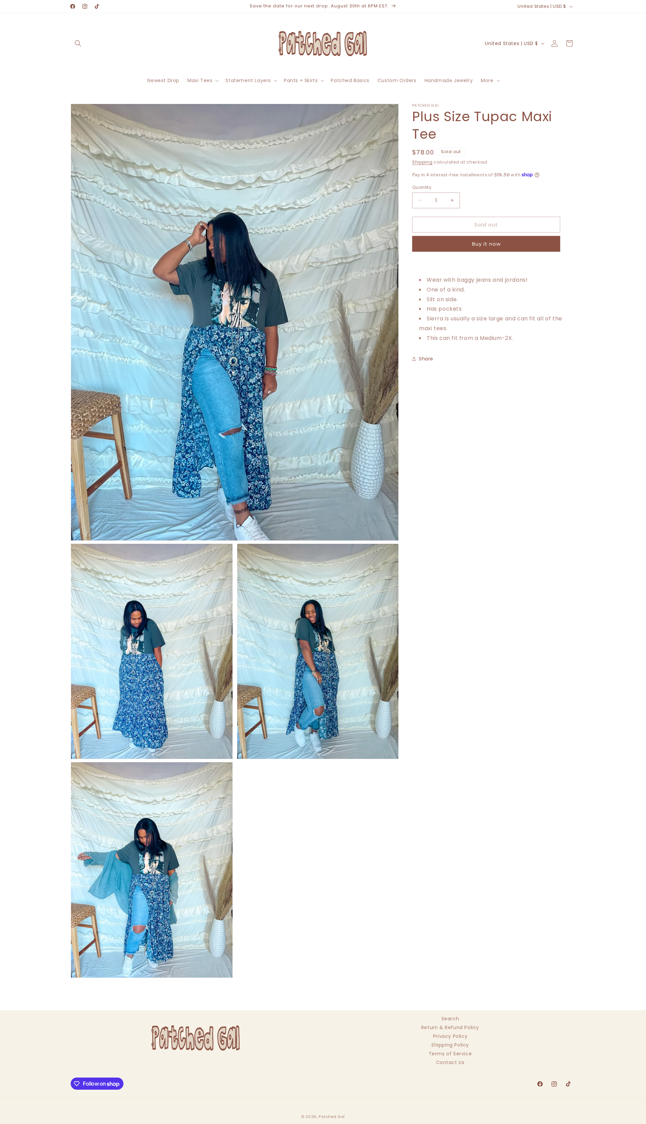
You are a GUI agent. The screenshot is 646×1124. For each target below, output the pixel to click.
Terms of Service (450, 1053)
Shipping (422, 162)
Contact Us (450, 1062)
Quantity (421, 187)
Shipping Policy (450, 1045)
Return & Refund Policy (450, 1027)
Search (450, 1019)
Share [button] (426, 358)
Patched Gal (332, 1116)
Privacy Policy (450, 1036)
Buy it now (486, 243)
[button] (78, 43)
